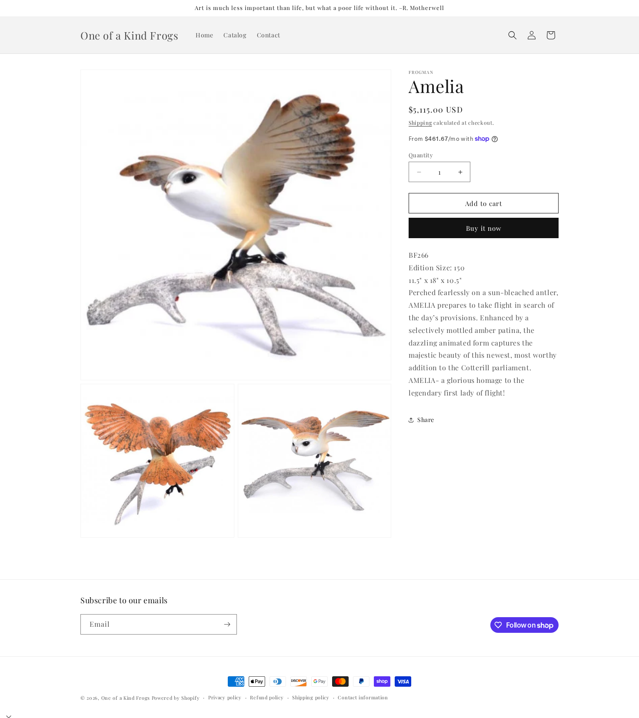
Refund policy (266, 697)
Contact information (363, 697)
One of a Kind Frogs (125, 698)
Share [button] (425, 420)
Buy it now (484, 228)
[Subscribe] (226, 624)
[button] (512, 35)
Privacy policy (225, 697)
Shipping (420, 122)
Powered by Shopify (176, 698)
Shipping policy (310, 697)
